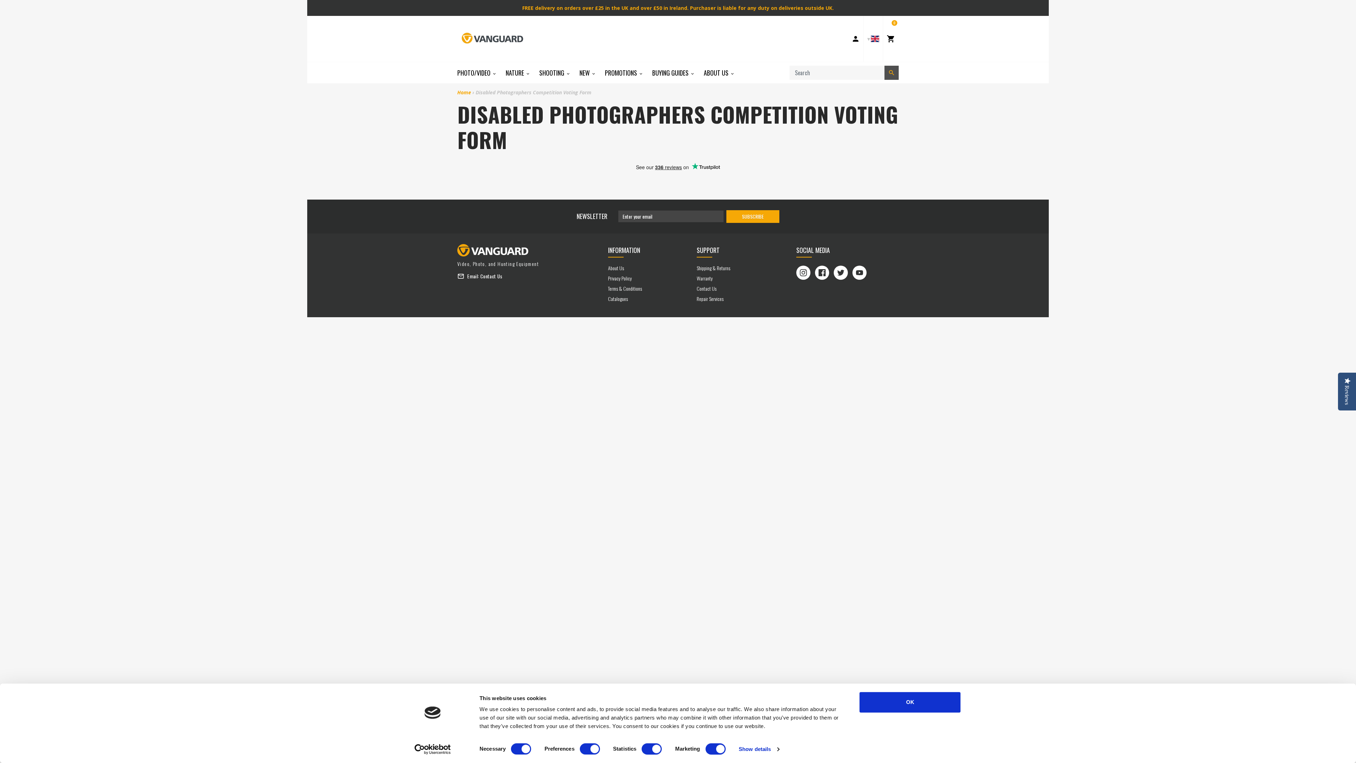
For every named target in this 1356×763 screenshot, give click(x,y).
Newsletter (592, 216)
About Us (717, 72)
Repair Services (710, 298)
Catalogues (618, 298)
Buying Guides (671, 72)
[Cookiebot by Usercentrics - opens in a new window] (433, 749)
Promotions (621, 72)
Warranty (705, 278)
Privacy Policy (620, 278)
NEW (585, 72)
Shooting (552, 72)
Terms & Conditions (625, 288)
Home (464, 92)
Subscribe (753, 216)
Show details (755, 749)
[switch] (590, 749)
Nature (515, 72)
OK (910, 702)
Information (624, 250)
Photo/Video (474, 72)
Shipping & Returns (713, 268)
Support (708, 250)
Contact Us (491, 276)
